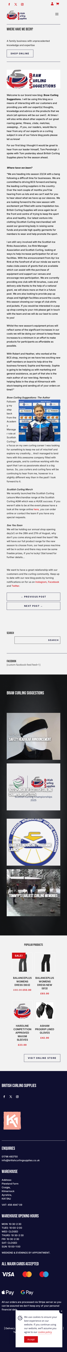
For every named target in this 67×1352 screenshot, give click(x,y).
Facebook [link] (53, 581)
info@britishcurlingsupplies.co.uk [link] (21, 1160)
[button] (56, 15)
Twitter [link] (15, 585)
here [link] (36, 509)
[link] (17, 15)
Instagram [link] (41, 581)
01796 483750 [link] (10, 1156)
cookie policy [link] (45, 1332)
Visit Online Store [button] (42, 1058)
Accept (31, 1339)
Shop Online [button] (20, 53)
